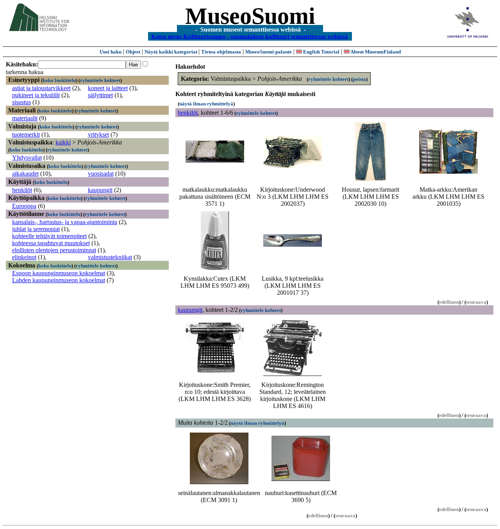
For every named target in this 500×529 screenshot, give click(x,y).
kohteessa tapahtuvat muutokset (51, 243)
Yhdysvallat (27, 157)
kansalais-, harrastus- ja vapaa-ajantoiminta (64, 222)
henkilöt (22, 190)
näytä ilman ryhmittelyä (206, 104)
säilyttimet (100, 95)
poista (359, 79)
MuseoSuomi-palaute (268, 52)
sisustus (21, 102)
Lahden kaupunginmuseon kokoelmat (58, 280)
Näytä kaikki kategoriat (171, 52)
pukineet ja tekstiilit (36, 95)
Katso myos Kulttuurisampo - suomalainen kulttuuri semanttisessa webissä (249, 36)
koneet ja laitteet (108, 88)
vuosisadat (101, 173)
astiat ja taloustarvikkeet (41, 88)
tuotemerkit (26, 134)
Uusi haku (110, 52)
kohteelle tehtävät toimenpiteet (49, 236)
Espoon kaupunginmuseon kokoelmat (58, 273)
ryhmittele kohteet (100, 80)
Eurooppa (24, 206)
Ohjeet (133, 52)
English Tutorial (320, 52)
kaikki (63, 142)
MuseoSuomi (250, 16)
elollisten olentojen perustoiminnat (54, 250)
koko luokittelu (59, 80)
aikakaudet (25, 173)
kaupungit (100, 190)
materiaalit (25, 118)
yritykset (98, 134)
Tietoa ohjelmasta (221, 52)
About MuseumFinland (375, 52)
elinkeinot (24, 257)
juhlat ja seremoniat (36, 229)
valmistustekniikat (110, 257)
